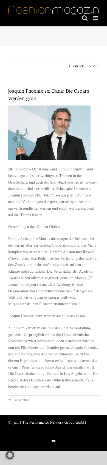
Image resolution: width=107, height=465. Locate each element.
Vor (92, 66)
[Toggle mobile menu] (96, 18)
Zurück (78, 66)
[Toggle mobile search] (85, 18)
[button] (10, 455)
